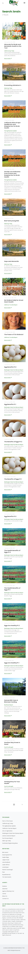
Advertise (4, 888)
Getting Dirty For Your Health (12, 782)
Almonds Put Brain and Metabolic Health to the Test (12, 46)
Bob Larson (5, 852)
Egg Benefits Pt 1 (10, 404)
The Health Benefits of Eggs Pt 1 (12, 589)
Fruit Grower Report (7, 838)
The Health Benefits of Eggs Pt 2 (12, 551)
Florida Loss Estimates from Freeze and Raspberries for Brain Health (12, 174)
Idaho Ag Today (6, 840)
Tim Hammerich (6, 877)
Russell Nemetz (6, 874)
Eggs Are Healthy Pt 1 (11, 663)
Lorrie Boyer (5, 867)
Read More (7, 58)
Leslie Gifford (5, 864)
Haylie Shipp (5, 857)
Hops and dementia (11, 261)
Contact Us (5, 898)
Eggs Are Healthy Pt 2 (12, 625)
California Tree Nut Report (9, 828)
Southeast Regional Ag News (10, 843)
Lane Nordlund (6, 862)
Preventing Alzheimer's (12, 85)
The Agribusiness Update (9, 826)
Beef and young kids (11, 221)
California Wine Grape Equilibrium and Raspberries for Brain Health (12, 125)
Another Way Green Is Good (12, 743)
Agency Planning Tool (8, 891)
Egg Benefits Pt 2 (10, 367)
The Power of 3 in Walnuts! (13, 334)
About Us (4, 896)
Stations (4, 886)
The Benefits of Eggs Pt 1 (13, 479)
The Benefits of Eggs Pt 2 (13, 442)
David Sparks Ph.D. (7, 855)
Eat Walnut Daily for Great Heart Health (13, 301)
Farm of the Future (7, 821)
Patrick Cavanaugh (7, 869)
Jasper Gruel (5, 860)
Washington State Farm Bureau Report (12, 833)
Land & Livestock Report (8, 836)
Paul (3, 872)
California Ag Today (7, 823)
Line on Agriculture (7, 831)
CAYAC (4, 893)
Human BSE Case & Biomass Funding (11, 701)
